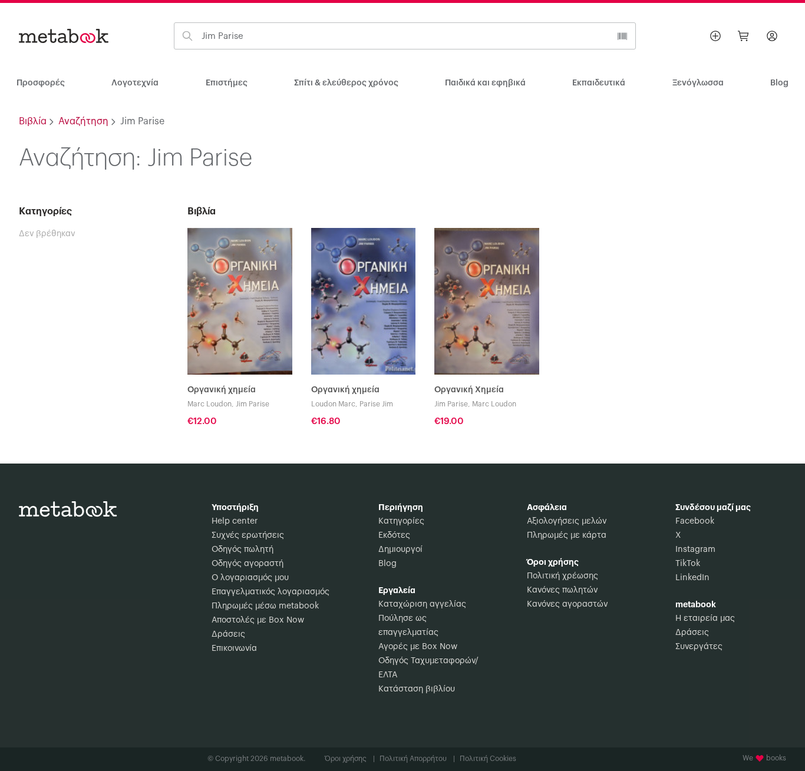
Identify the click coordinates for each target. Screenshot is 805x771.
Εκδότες (394, 535)
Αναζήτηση (83, 121)
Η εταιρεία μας (705, 618)
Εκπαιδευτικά (598, 83)
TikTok (687, 564)
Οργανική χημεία (221, 390)
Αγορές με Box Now (417, 647)
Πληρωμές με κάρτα (566, 535)
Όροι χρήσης (350, 758)
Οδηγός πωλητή (242, 549)
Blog (387, 564)
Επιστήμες (227, 83)
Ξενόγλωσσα (698, 83)
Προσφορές (41, 83)
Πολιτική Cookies (488, 758)
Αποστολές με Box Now (258, 620)
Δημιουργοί (400, 549)
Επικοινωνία (234, 648)
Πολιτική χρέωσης (562, 576)
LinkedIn (692, 578)
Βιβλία (33, 121)
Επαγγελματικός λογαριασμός (270, 592)
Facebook (694, 521)
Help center (235, 521)
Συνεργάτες (698, 647)
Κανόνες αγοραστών (567, 604)
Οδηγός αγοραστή (247, 564)
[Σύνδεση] (772, 36)
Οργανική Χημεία (469, 390)
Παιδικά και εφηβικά (485, 83)
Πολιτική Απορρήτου (417, 758)
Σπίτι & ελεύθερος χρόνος (346, 83)
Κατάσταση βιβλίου (416, 689)
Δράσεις (228, 634)
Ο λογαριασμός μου (250, 578)
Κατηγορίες (401, 521)
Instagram (695, 549)
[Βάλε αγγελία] (715, 36)
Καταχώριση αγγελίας (422, 604)
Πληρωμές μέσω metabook (265, 606)
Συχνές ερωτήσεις (248, 535)
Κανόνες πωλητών (562, 590)
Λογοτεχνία (135, 83)
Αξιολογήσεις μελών (566, 521)
